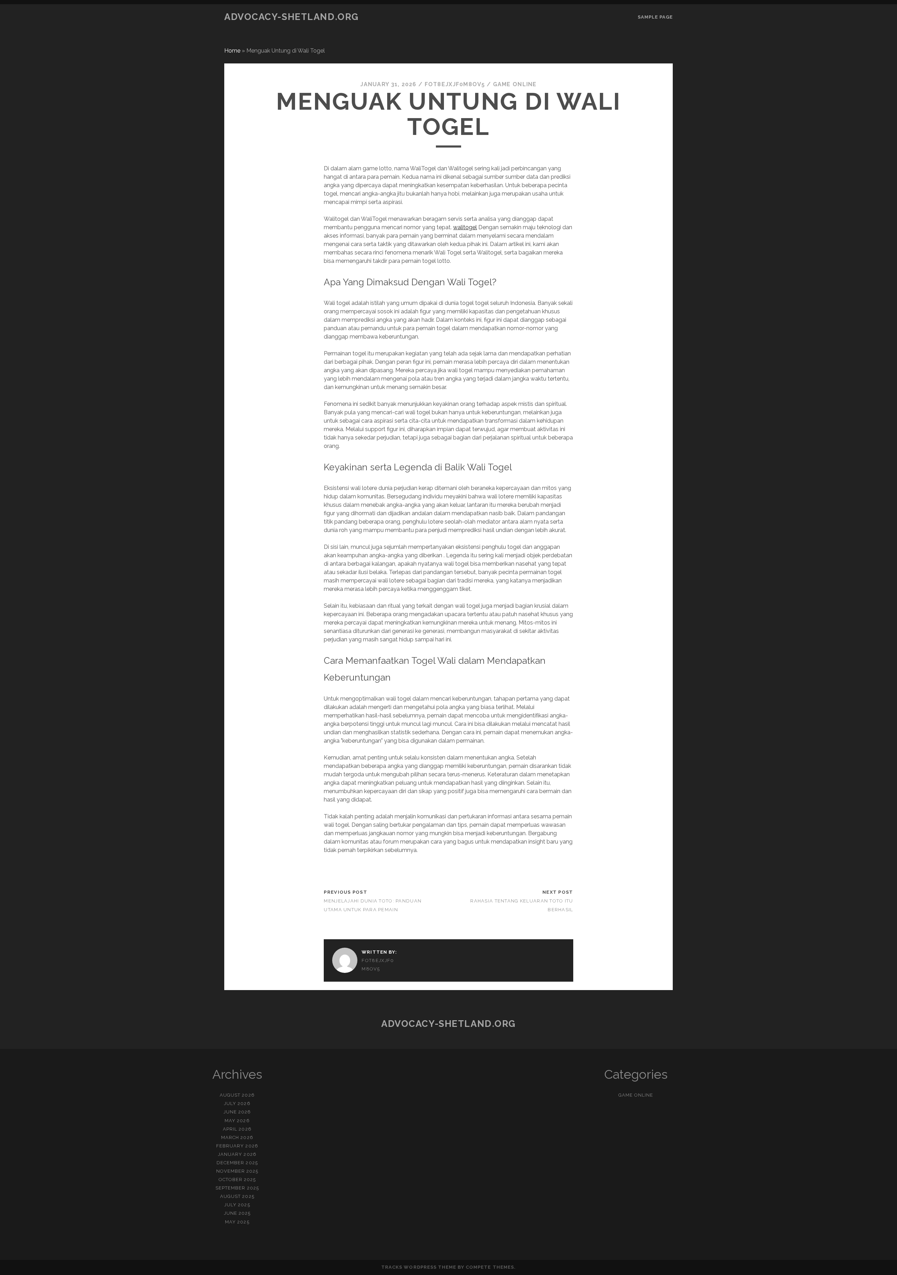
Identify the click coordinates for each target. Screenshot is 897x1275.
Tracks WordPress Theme (418, 1267)
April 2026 (237, 1129)
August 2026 (237, 1095)
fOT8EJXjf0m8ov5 (455, 84)
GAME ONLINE (515, 84)
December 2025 (237, 1162)
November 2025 (237, 1171)
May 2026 (237, 1120)
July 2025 (237, 1204)
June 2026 (237, 1111)
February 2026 (237, 1145)
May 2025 (237, 1222)
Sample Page (655, 17)
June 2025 (237, 1213)
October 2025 (237, 1179)
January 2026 (237, 1154)
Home (232, 50)
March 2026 (237, 1137)
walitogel (465, 227)
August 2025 (237, 1196)
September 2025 (237, 1188)
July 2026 (237, 1103)
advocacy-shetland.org (291, 17)
